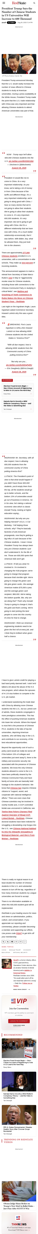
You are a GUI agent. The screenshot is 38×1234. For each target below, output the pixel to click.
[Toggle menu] (4, 3)
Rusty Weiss (7, 1067)
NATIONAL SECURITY (20, 952)
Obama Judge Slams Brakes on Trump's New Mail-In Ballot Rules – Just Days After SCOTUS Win (19, 1206)
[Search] (34, 3)
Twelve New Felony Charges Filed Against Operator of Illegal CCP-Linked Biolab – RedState (17, 815)
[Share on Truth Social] (8, 941)
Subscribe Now (19, 1025)
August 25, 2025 (19, 168)
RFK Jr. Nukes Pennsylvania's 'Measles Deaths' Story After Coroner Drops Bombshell (17, 1129)
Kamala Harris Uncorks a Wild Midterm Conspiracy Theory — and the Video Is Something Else (18, 1096)
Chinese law (15, 788)
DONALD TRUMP (15, 950)
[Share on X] (3, 941)
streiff (4, 23)
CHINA (4, 950)
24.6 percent (27, 263)
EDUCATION (6, 952)
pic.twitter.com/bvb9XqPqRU (19, 365)
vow (10, 278)
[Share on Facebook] (12, 941)
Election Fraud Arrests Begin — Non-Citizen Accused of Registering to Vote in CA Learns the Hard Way (18, 1062)
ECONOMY (27, 950)
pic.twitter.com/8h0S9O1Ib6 (21, 161)
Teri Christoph (7, 1100)
